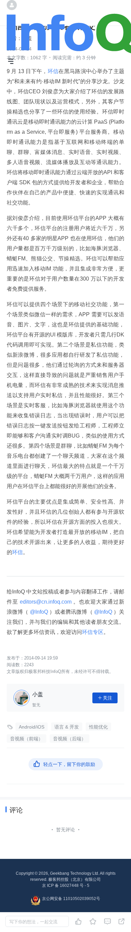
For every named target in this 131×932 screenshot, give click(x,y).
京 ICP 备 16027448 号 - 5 (65, 885)
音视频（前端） (26, 738)
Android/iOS (31, 727)
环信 (53, 71)
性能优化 (98, 727)
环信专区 (92, 632)
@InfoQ (38, 612)
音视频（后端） (69, 738)
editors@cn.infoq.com (45, 602)
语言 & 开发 (66, 727)
